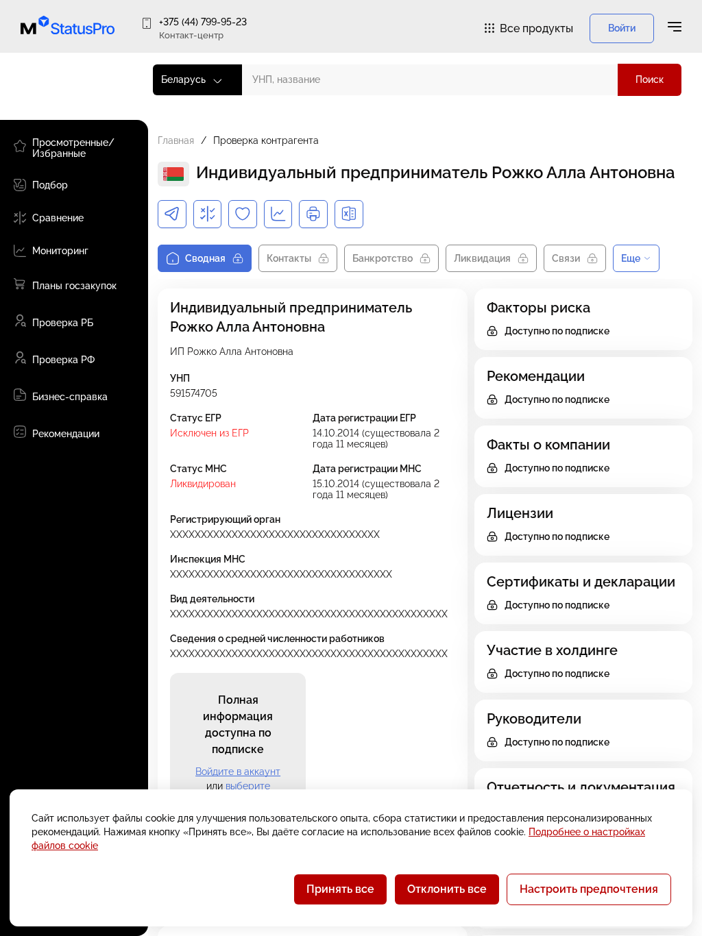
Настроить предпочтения (589, 889)
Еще (630, 258)
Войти (622, 28)
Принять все (340, 889)
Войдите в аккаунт (237, 771)
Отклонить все (447, 889)
